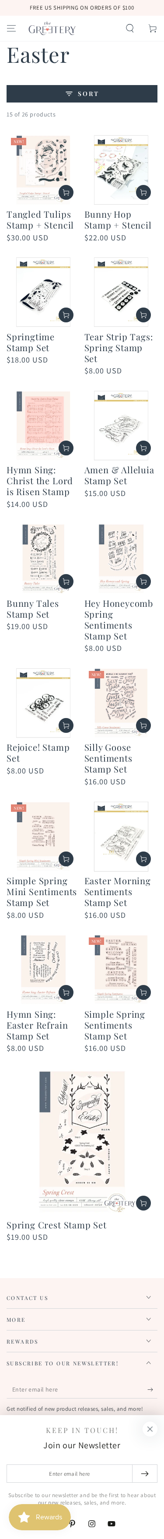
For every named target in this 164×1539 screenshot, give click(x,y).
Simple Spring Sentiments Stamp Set (115, 1025)
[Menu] (11, 28)
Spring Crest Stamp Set (57, 1225)
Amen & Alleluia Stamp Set (119, 475)
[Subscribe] (152, 1389)
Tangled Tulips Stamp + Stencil (40, 219)
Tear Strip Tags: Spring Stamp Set (118, 347)
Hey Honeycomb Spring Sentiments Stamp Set (119, 619)
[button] (130, 28)
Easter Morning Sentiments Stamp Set (117, 891)
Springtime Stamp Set (31, 342)
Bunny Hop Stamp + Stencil (118, 219)
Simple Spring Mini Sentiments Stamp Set (42, 891)
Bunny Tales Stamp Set (33, 608)
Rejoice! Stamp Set (38, 752)
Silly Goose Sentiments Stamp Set (108, 758)
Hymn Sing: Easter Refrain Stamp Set (37, 1025)
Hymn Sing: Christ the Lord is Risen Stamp (40, 480)
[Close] (150, 1429)
